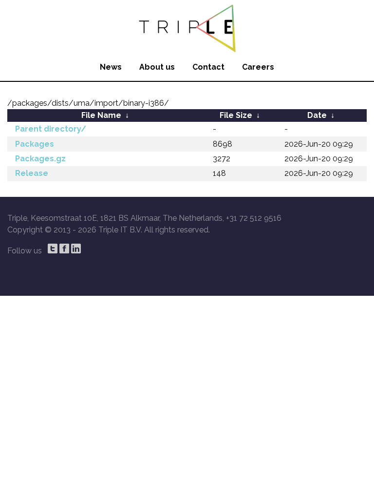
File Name (101, 115)
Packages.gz (40, 158)
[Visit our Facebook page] (64, 248)
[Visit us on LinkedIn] (76, 248)
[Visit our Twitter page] (52, 248)
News (111, 67)
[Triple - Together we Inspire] (187, 27)
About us (157, 67)
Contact (208, 67)
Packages (34, 144)
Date (317, 115)
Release (31, 173)
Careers (258, 67)
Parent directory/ (50, 129)
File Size (236, 115)
